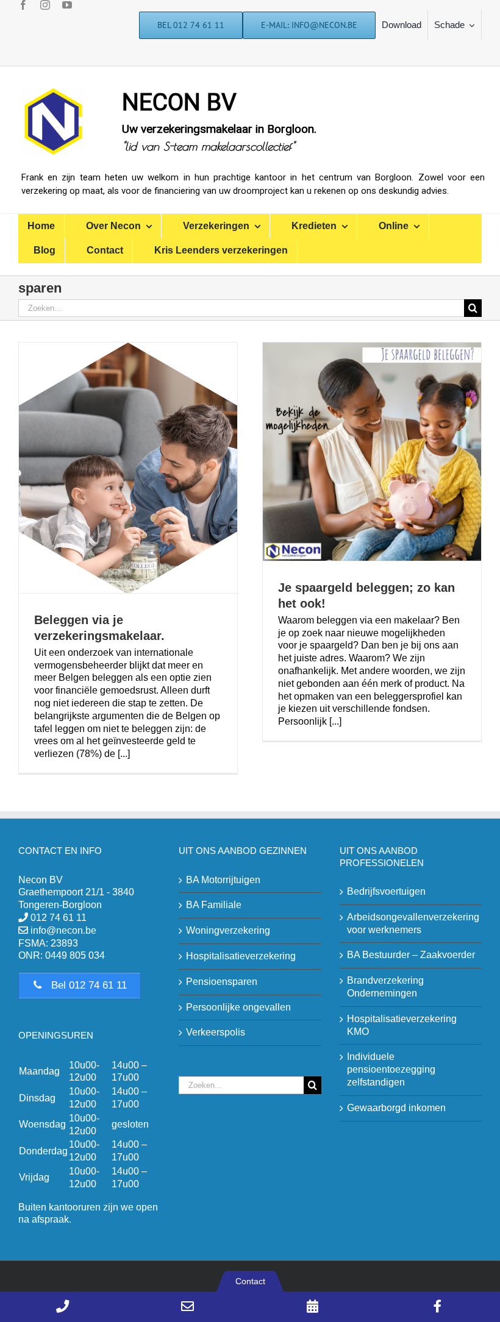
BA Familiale (213, 905)
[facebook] (23, 5)
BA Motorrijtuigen (223, 880)
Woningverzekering (228, 930)
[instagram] (45, 5)
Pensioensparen (221, 981)
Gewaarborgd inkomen (396, 1108)
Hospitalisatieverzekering (241, 956)
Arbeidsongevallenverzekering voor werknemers (411, 923)
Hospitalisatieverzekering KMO (402, 1025)
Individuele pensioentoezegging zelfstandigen (391, 1069)
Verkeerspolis (215, 1032)
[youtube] (67, 5)
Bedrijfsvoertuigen (386, 891)
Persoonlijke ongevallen (238, 1007)
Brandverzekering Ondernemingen (385, 986)
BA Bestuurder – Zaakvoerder (411, 955)
